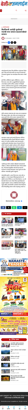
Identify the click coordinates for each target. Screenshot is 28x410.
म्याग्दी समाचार (6, 27)
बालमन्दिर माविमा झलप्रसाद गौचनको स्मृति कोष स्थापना (7, 225)
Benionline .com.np (13, 201)
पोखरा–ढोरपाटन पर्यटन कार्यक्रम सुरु (18, 350)
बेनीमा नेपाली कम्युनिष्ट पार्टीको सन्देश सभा (6, 248)
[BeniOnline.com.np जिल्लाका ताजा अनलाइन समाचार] (14, 3)
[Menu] (26, 11)
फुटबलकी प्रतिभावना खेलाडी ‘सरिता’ (19, 237)
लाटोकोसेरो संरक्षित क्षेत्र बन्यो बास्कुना (19, 224)
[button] (16, 10)
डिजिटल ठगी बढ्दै (15, 357)
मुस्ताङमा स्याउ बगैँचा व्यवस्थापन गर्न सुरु (18, 370)
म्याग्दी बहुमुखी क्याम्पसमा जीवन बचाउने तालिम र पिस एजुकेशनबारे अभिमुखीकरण (20, 251)
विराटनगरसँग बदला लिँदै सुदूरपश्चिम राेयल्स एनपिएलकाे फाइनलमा (18, 377)
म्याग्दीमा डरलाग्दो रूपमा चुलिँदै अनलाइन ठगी (6, 237)
